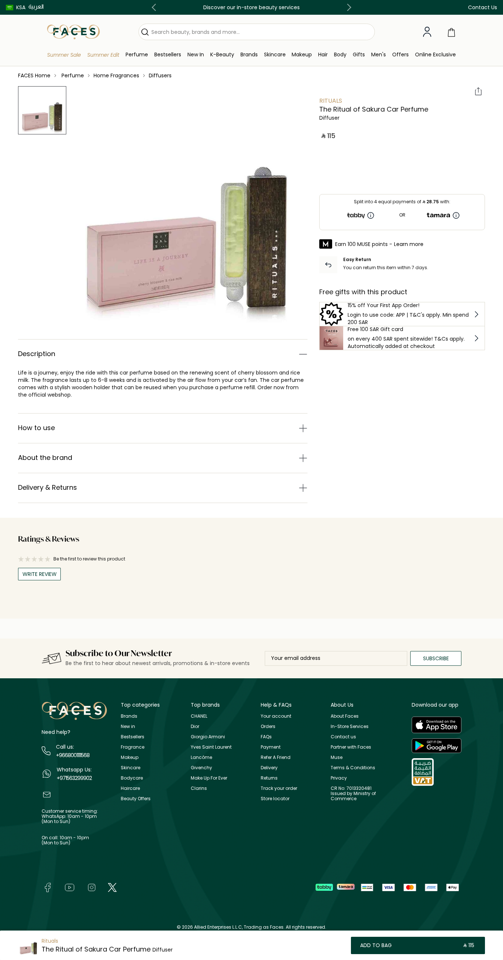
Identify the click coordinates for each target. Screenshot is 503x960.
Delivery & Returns (47, 487)
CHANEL (199, 716)
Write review (39, 574)
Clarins (199, 788)
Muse (336, 757)
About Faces (345, 716)
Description (36, 353)
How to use (36, 427)
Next (347, 7)
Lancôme (201, 757)
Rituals (330, 100)
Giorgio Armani (208, 737)
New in (128, 726)
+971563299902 (74, 778)
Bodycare (132, 778)
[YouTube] (69, 887)
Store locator (275, 798)
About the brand (45, 457)
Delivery (269, 767)
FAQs (266, 737)
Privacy (339, 778)
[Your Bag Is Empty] (451, 32)
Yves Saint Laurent (211, 747)
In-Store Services (350, 726)
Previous (155, 7)
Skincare (130, 767)
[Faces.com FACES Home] (73, 31)
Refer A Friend (276, 757)
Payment (271, 747)
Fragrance (132, 747)
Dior (195, 726)
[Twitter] (112, 887)
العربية (36, 6)
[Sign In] (427, 32)
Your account (276, 716)
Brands (129, 716)
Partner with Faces (351, 747)
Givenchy (201, 767)
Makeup (129, 757)
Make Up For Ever (209, 778)
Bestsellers (132, 737)
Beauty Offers (136, 798)
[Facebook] (47, 887)
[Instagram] (92, 887)
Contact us (343, 737)
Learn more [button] (408, 244)
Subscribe (436, 658)
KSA (20, 7)
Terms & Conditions (353, 767)
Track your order (279, 788)
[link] (249, 54)
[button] (15, 7)
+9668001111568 (72, 755)
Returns (269, 778)
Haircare (130, 788)
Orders (268, 726)
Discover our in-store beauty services (251, 7)
